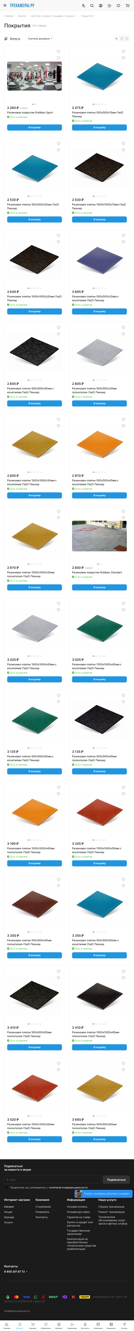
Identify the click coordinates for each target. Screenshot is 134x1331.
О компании (43, 1206)
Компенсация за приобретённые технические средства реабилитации (81, 1244)
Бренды (9, 1217)
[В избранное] (58, 52)
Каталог (9, 1206)
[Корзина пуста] (127, 5)
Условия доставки (78, 1212)
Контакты (42, 1217)
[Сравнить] (58, 58)
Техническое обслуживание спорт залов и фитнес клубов (112, 1220)
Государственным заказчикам (78, 1232)
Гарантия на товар (78, 1217)
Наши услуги (107, 1199)
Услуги (8, 1222)
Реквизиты (42, 1212)
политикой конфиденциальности (68, 1187)
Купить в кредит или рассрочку (80, 1224)
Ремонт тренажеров (111, 1212)
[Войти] (100, 5)
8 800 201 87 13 (14, 1271)
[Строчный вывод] (121, 38)
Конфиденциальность (17, 1310)
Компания (42, 1199)
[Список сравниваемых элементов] (109, 5)
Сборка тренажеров (111, 1206)
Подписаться (116, 1179)
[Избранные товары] (118, 5)
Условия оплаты (77, 1206)
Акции (8, 1212)
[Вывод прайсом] (126, 38)
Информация (76, 1199)
